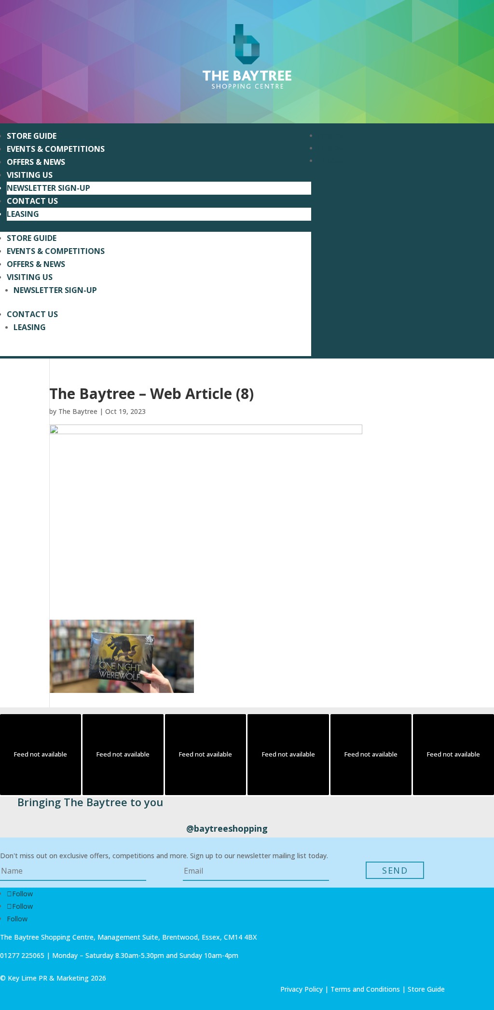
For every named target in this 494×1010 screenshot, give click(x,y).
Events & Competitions (56, 149)
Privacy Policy (301, 989)
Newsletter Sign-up (48, 188)
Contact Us (32, 201)
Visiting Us (30, 175)
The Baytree (77, 411)
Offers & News (36, 162)
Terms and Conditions (365, 989)
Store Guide (31, 136)
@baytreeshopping (227, 828)
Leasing (23, 214)
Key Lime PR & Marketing (49, 978)
